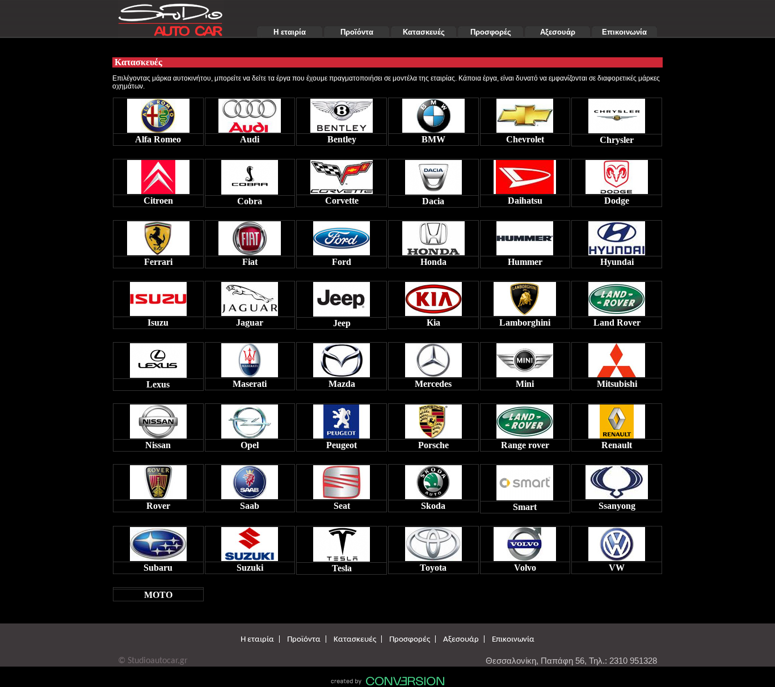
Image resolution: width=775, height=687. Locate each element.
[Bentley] (341, 112)
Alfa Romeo (158, 139)
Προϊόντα (356, 32)
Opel (250, 445)
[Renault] (616, 418)
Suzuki (250, 567)
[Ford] (341, 235)
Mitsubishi (617, 384)
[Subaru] (158, 541)
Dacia (433, 201)
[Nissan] (158, 418)
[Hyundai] (616, 235)
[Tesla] (341, 541)
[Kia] (433, 296)
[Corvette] (341, 174)
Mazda (341, 384)
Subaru (158, 567)
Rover (158, 506)
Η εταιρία (289, 32)
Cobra (249, 201)
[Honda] (433, 235)
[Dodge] (617, 174)
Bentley (341, 139)
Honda (433, 262)
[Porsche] (433, 418)
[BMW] (433, 112)
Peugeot (341, 445)
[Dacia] (433, 174)
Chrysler (617, 140)
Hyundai (617, 262)
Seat (342, 506)
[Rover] (158, 479)
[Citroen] (158, 174)
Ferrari (158, 262)
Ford (341, 262)
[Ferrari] (158, 235)
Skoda (433, 506)
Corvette (342, 200)
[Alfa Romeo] (158, 112)
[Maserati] (249, 357)
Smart (525, 507)
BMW (433, 139)
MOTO (158, 595)
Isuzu (158, 322)
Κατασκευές (424, 32)
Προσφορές (490, 32)
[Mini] (524, 357)
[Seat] (341, 479)
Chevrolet (525, 139)
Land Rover (617, 322)
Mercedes (433, 384)
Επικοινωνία (624, 32)
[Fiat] (249, 235)
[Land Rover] (616, 296)
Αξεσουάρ (557, 32)
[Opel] (249, 418)
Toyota (433, 567)
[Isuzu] (158, 296)
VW (617, 567)
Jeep (342, 323)
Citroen (158, 200)
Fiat (250, 262)
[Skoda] (433, 479)
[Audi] (249, 112)
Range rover (525, 445)
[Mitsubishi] (616, 357)
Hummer (525, 262)
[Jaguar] (249, 296)
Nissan (158, 445)
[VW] (616, 541)
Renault (616, 445)
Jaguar (249, 322)
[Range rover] (524, 418)
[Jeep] (341, 296)
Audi (249, 139)
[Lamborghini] (525, 296)
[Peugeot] (341, 418)
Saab (249, 506)
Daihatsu (525, 200)
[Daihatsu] (525, 174)
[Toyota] (433, 541)
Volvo (525, 567)
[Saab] (249, 479)
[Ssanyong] (617, 479)
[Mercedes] (433, 357)
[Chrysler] (616, 113)
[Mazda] (341, 357)
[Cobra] (249, 174)
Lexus (158, 384)
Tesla (342, 568)
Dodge (616, 200)
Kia (433, 322)
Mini (525, 384)
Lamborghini (524, 322)
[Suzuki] (249, 541)
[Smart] (524, 479)
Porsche (433, 445)
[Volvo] (525, 541)
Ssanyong (617, 506)
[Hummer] (524, 235)
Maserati (250, 384)
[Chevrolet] (524, 112)
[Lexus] (158, 358)
